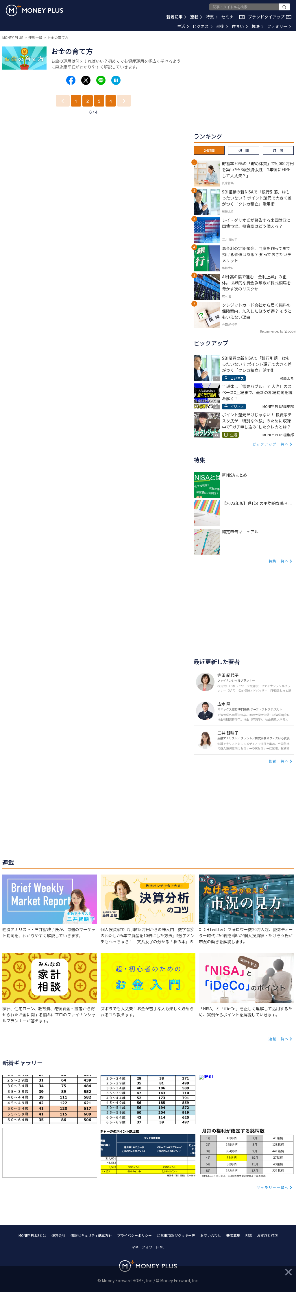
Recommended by (271, 331)
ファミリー (277, 26)
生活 (181, 26)
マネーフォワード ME (148, 1246)
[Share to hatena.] (116, 80)
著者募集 (233, 1235)
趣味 (255, 26)
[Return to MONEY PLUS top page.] (34, 10)
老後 (220, 26)
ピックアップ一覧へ (270, 443)
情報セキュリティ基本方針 (91, 1235)
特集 (210, 17)
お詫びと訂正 (267, 1235)
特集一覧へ (279, 560)
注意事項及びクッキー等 (176, 1235)
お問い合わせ (210, 1235)
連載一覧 (35, 37)
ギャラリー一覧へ (272, 1187)
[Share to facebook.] (70, 80)
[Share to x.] (85, 80)
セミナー (232, 17)
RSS (248, 1235)
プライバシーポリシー (134, 1235)
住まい (238, 26)
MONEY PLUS (12, 37)
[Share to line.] (101, 80)
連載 (194, 17)
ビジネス (201, 26)
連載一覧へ (279, 1038)
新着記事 (174, 17)
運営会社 (58, 1235)
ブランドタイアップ (269, 17)
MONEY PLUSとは (32, 1235)
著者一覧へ (279, 760)
